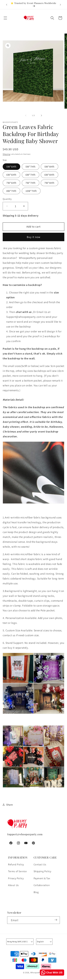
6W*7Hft (31, 174)
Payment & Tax (42, 878)
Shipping (6, 154)
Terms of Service (17, 871)
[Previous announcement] (7, 5)
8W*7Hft (11, 191)
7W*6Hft (11, 182)
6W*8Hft (49, 174)
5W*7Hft (31, 166)
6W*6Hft (11, 174)
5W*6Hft (11, 166)
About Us (13, 885)
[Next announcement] (60, 5)
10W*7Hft (31, 191)
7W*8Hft (49, 182)
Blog (36, 892)
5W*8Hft (49, 166)
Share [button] (9, 804)
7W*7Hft (31, 182)
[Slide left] (26, 115)
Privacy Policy (16, 878)
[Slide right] (41, 115)
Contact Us (40, 864)
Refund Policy (16, 864)
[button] (5, 18)
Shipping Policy (42, 871)
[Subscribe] (56, 920)
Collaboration (42, 885)
